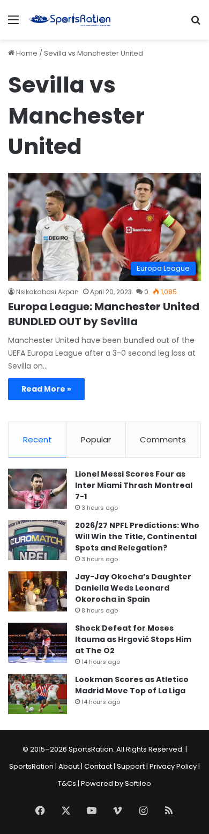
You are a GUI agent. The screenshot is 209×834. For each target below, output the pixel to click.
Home (26, 53)
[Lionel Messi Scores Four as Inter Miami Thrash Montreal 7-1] (37, 489)
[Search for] (195, 24)
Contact (98, 766)
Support (131, 766)
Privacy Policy (173, 766)
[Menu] (13, 24)
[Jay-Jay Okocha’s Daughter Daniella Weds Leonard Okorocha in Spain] (37, 591)
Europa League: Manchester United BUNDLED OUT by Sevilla (103, 314)
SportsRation (31, 766)
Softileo (138, 783)
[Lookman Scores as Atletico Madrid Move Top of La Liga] (37, 694)
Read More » (46, 389)
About (68, 766)
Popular (96, 439)
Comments (163, 439)
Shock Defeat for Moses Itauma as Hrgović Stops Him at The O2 (133, 639)
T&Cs (67, 783)
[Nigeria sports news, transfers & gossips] (70, 19)
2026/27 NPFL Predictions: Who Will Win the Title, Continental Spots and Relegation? (137, 536)
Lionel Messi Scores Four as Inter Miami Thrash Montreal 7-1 (133, 485)
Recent (37, 439)
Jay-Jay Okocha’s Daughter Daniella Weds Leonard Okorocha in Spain (133, 588)
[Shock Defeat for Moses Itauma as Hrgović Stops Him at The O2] (37, 643)
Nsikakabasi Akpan (47, 291)
